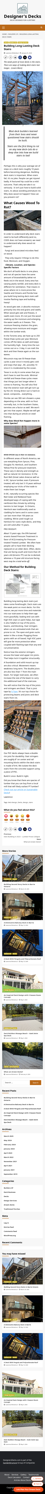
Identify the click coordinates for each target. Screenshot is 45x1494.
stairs (31, 802)
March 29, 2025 (25, 889)
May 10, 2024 (24, 925)
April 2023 (8, 1153)
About (6, 1474)
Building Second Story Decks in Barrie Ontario (19, 885)
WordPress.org (10, 1235)
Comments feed (10, 1231)
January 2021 (9, 1170)
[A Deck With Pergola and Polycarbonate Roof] (22, 942)
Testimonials (34, 1474)
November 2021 (10, 1161)
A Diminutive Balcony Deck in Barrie (19, 923)
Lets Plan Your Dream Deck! (28, 1489)
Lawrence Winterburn (12, 53)
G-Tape (14, 691)
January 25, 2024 (27, 53)
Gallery (23, 1474)
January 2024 (9, 1149)
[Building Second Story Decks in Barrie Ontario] (22, 868)
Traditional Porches (12, 1209)
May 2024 (8, 1140)
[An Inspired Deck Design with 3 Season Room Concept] (22, 979)
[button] (4, 27)
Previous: (22, 835)
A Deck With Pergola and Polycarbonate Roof (22, 959)
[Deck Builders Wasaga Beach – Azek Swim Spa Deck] (22, 1017)
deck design (12, 802)
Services (15, 1474)
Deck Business (14, 1066)
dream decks (9, 1205)
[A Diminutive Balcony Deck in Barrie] (22, 906)
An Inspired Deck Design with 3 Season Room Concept (22, 996)
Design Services (23, 42)
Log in (6, 1223)
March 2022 (8, 1157)
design (25, 802)
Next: (32, 840)
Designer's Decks (22, 16)
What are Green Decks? (13, 1072)
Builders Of (13, 42)
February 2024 (10, 1144)
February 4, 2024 (25, 1074)
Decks (6, 42)
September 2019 (10, 1174)
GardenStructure (10, 1463)
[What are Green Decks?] (22, 1055)
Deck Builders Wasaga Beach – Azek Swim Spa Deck (21, 1034)
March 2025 (8, 1136)
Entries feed (9, 1227)
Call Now (38, 1479)
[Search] (41, 27)
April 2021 (8, 1166)
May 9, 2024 (24, 1000)
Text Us (38, 1484)
